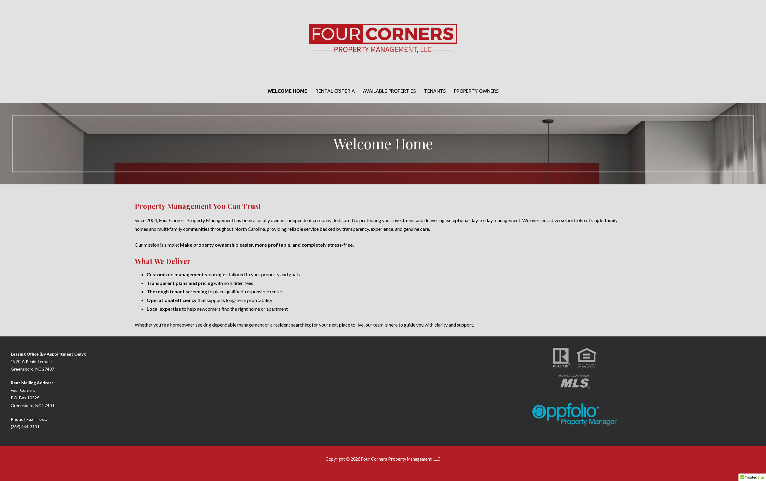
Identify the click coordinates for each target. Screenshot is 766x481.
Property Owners (476, 91)
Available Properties (389, 91)
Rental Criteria (335, 91)
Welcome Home (287, 91)
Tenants (435, 91)
